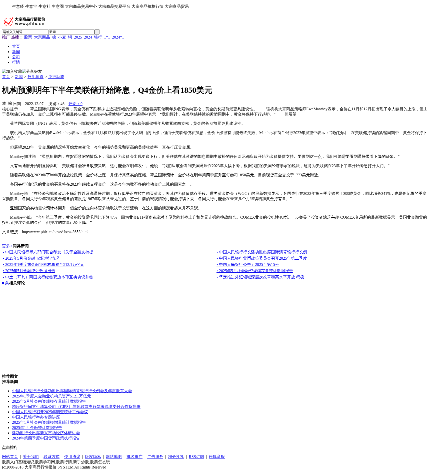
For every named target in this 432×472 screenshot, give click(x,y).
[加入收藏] (12, 71)
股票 (28, 37)
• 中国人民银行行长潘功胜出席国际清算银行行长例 (261, 252)
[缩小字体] (10, 103)
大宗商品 (42, 37)
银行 (98, 37)
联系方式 (52, 456)
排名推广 (134, 456)
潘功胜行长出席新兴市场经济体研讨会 (46, 433)
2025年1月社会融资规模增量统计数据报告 (49, 422)
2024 (88, 37)
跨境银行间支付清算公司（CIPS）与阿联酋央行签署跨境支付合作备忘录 (76, 406)
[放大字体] (4, 103)
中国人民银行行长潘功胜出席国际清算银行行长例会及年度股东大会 (72, 391)
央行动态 (56, 77)
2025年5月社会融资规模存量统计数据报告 (49, 401)
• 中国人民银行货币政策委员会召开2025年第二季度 (261, 258)
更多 (7, 246)
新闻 (19, 77)
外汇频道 (36, 77)
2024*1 (118, 37)
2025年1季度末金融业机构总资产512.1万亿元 (51, 396)
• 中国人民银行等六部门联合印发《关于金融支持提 (48, 252)
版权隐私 (93, 456)
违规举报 (217, 456)
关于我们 (31, 456)
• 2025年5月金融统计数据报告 (29, 271)
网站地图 (114, 456)
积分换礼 (176, 456)
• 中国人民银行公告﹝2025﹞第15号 (247, 264)
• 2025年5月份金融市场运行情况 (31, 258)
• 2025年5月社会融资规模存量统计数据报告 (254, 271)
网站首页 (10, 456)
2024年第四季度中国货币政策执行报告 (46, 438)
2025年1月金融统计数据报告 (37, 427)
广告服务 (155, 456)
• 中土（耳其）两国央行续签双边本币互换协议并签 (48, 277)
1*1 (107, 37)
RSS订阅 (196, 456)
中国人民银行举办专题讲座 (36, 417)
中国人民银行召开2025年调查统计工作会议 (50, 412)
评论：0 (75, 104)
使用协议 (72, 456)
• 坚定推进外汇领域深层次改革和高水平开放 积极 (260, 277)
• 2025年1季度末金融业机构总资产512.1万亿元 (43, 264)
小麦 (62, 37)
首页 (6, 77)
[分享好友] (32, 71)
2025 (78, 37)
